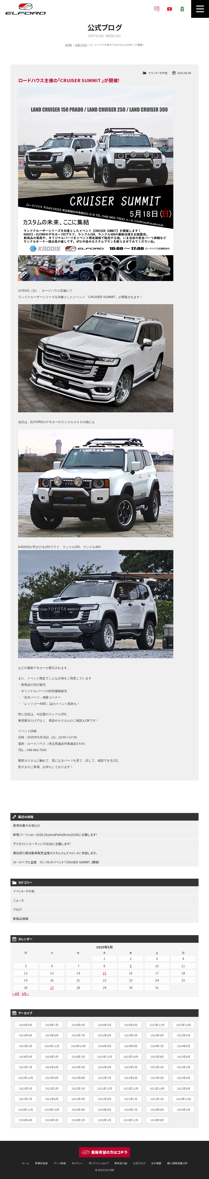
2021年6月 (51, 1099)
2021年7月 (25, 1099)
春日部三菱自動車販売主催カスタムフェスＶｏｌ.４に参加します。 (55, 853)
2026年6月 (78, 1025)
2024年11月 (51, 1046)
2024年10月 (78, 1046)
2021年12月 (104, 1088)
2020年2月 (78, 1120)
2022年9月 (51, 1078)
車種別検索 (41, 1163)
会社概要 (156, 1163)
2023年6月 (51, 1067)
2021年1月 (157, 1099)
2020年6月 (157, 1109)
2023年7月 (25, 1067)
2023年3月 (130, 1067)
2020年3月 (51, 1120)
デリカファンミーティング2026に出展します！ (42, 843)
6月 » (25, 993)
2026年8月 (25, 1025)
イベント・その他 (157, 73)
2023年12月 (104, 1057)
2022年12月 (25, 1078)
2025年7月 (78, 1035)
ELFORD (25, 9)
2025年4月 (157, 1035)
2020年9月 (78, 1109)
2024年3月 (51, 1057)
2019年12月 (130, 1120)
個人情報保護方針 (177, 1163)
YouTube (169, 9)
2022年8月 (78, 1078)
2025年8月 (51, 1035)
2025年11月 (157, 1025)
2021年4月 (104, 1099)
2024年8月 (130, 1046)
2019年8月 (157, 1120)
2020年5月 (183, 1109)
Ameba (182, 9)
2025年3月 (183, 1035)
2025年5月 (130, 1035)
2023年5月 (78, 1067)
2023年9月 (157, 1057)
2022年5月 (157, 1078)
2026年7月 (51, 1025)
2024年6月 (183, 1046)
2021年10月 (157, 1088)
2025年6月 (104, 1035)
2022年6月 (130, 1078)
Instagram (156, 9)
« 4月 (15, 993)
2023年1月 (183, 1067)
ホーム (25, 1163)
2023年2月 (157, 1067)
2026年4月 (130, 1025)
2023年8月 (183, 1057)
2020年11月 (25, 1109)
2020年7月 (130, 1109)
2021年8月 (183, 1088)
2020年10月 (51, 1109)
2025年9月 (25, 1035)
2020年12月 (183, 1099)
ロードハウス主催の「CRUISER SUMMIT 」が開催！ (69, 80)
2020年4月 (25, 1120)
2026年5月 (104, 1025)
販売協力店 (120, 1163)
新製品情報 (20, 918)
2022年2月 (51, 1088)
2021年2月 (130, 1099)
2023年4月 (104, 1067)
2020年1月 (104, 1120)
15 (104, 973)
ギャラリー (77, 1163)
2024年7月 (157, 1046)
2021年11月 (130, 1088)
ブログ (17, 909)
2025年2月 (25, 1046)
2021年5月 (78, 1099)
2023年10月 (130, 1057)
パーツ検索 (60, 1163)
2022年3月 (25, 1088)
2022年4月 (183, 1078)
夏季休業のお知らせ (26, 825)
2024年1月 (78, 1057)
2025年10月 (183, 1025)
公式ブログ (81, 45)
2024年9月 (104, 1046)
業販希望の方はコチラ (104, 1152)
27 (52, 987)
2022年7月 (104, 1078)
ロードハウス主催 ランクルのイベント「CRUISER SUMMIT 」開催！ (56, 862)
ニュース (18, 900)
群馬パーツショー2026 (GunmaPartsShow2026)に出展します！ (55, 834)
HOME (68, 45)
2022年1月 (78, 1088)
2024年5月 (25, 1057)
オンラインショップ (99, 1163)
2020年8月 (104, 1109)
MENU (200, 9)
